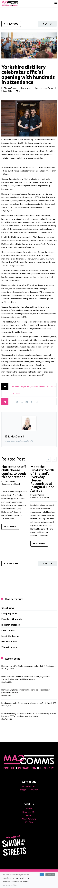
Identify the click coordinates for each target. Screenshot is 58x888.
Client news (7, 608)
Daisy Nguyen (9, 481)
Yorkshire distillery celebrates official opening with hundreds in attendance (28, 74)
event (42, 386)
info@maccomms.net (29, 789)
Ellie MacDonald (10, 88)
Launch (53, 386)
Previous (12, 24)
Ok (42, 875)
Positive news (9, 641)
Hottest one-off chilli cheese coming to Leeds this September (13, 472)
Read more (10, 526)
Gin (47, 386)
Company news (9, 613)
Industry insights (10, 625)
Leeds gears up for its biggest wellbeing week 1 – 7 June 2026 (28, 703)
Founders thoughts (11, 619)
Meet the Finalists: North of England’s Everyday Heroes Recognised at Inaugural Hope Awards (42, 478)
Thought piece (9, 647)
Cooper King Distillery (29, 386)
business (15, 386)
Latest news (26, 88)
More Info (50, 875)
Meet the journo (10, 636)
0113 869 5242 (29, 786)
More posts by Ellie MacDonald (19, 441)
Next (46, 24)
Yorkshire (15, 393)
